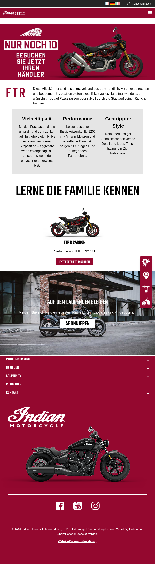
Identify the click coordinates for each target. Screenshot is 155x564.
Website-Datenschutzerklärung (77, 541)
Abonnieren (77, 323)
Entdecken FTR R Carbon (74, 262)
